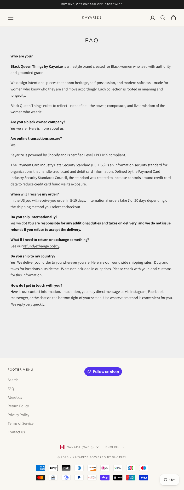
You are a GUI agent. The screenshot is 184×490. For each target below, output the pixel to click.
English (112, 447)
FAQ (11, 388)
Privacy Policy (18, 414)
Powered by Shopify (108, 457)
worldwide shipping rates (131, 262)
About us (15, 397)
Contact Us (16, 431)
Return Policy (18, 405)
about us (57, 128)
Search (13, 379)
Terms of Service (21, 423)
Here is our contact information (35, 291)
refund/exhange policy (41, 246)
